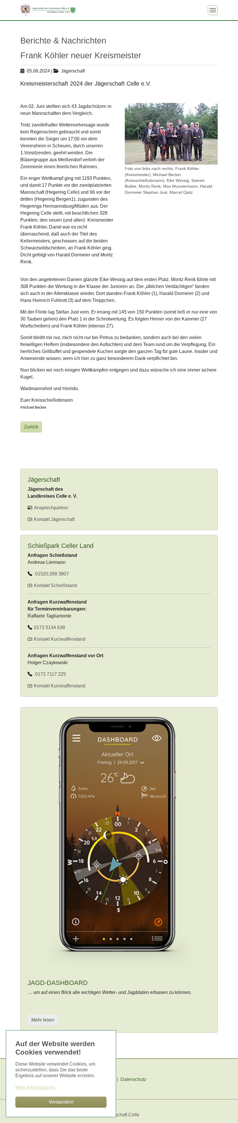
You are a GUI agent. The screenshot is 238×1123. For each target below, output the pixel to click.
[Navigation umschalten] (213, 10)
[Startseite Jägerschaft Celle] (47, 10)
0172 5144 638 (49, 627)
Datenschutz (133, 1079)
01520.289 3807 (51, 573)
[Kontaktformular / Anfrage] (33, 585)
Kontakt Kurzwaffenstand (59, 639)
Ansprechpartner (50, 507)
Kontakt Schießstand (55, 585)
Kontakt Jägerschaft (54, 519)
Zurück (31, 426)
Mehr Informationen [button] (35, 1087)
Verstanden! (61, 1102)
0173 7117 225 (49, 674)
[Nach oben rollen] (225, 1110)
